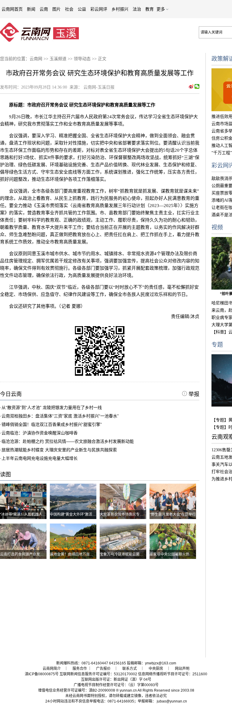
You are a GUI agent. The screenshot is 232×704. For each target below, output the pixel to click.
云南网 (36, 59)
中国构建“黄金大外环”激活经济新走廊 (80, 514)
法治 (137, 9)
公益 (82, 9)
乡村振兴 (119, 9)
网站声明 (182, 669)
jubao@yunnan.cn (172, 701)
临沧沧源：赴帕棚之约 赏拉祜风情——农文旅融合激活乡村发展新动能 (68, 441)
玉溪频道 (58, 59)
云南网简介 (52, 669)
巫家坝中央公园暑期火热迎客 (173, 554)
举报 (193, 394)
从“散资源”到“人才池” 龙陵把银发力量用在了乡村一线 (52, 407)
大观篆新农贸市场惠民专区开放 (125, 514)
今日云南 (11, 394)
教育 (149, 9)
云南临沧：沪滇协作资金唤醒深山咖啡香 (40, 432)
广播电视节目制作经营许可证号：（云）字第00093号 (116, 685)
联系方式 (129, 669)
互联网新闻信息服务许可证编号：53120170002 (98, 674)
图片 (56, 9)
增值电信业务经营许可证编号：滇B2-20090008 (76, 690)
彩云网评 (98, 9)
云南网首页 (12, 9)
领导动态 (82, 59)
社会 (69, 9)
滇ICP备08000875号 (42, 674)
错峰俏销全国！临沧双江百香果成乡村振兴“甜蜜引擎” (52, 424)
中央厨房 (156, 669)
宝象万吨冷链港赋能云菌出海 (123, 554)
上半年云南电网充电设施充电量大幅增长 (40, 458)
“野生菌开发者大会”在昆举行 (173, 514)
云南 (44, 9)
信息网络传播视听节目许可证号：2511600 (172, 674)
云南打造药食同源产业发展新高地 (27, 554)
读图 (5, 475)
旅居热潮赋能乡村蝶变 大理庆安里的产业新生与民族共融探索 (59, 449)
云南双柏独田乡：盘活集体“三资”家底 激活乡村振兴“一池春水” (60, 416)
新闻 (31, 9)
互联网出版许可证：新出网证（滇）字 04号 (116, 679)
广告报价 (103, 669)
